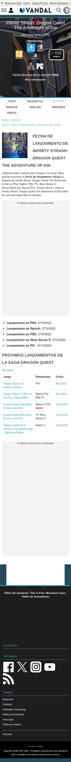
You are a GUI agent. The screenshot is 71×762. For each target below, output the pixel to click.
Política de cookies (12, 724)
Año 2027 (61, 383)
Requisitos (35, 101)
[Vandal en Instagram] (36, 666)
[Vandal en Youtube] (50, 666)
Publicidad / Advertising (14, 709)
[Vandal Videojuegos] (35, 10)
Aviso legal (8, 719)
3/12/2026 (62, 404)
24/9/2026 (62, 425)
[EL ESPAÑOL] (66, 10)
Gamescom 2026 (13, 3)
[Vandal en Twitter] (22, 666)
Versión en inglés (35, 746)
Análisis (35, 107)
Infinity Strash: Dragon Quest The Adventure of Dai (35, 25)
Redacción (8, 699)
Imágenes (58, 107)
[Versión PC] (40, 66)
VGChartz (7, 734)
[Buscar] (58, 10)
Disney (26, 3)
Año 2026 (61, 394)
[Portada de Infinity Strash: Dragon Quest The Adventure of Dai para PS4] (14, 145)
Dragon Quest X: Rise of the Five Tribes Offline (17, 395)
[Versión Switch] (40, 48)
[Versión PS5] (35, 56)
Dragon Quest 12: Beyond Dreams (13, 385)
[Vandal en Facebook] (8, 666)
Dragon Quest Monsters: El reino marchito (17, 406)
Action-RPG (42, 35)
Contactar (7, 704)
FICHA (11, 101)
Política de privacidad (13, 714)
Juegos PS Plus (40, 3)
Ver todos (8, 370)
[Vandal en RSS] (8, 678)
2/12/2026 (62, 414)
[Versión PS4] (31, 48)
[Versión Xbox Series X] (31, 66)
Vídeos (11, 112)
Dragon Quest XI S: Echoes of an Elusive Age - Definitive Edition (18, 428)
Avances (11, 107)
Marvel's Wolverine (59, 3)
